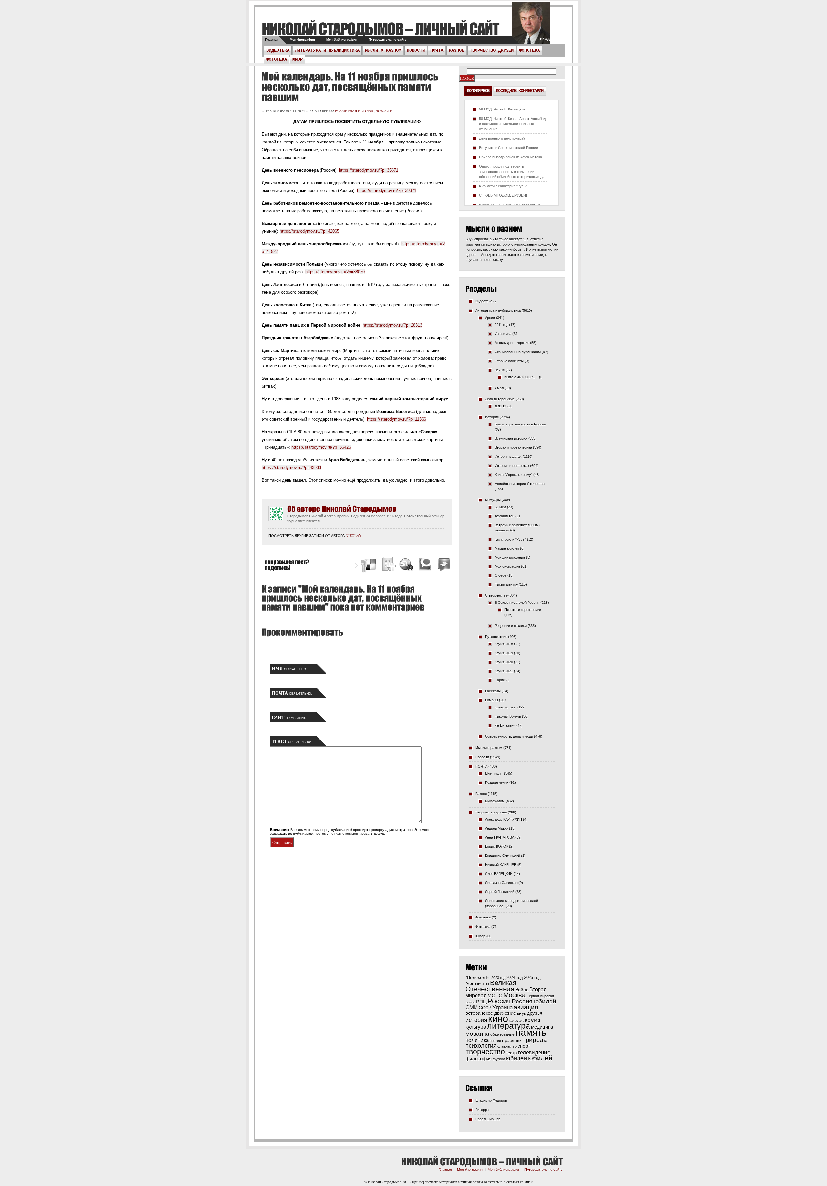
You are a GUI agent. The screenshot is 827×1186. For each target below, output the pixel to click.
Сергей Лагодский (499, 892)
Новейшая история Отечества (520, 484)
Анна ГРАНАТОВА (499, 837)
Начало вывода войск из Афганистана (510, 157)
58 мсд (500, 507)
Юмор (297, 59)
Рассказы (493, 691)
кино (498, 1018)
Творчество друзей (492, 50)
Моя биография (302, 39)
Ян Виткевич (505, 725)
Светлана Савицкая (501, 883)
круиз (532, 1019)
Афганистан (504, 516)
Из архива (503, 334)
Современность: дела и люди (509, 736)
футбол (499, 1059)
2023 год (498, 978)
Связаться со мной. (519, 1181)
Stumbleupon (406, 565)
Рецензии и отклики (511, 626)
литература (508, 1025)
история (476, 1019)
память (531, 1032)
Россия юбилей (534, 1001)
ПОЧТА (436, 50)
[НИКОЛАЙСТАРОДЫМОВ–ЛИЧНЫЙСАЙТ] (380, 28)
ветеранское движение (491, 1013)
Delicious (369, 565)
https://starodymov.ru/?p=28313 (392, 325)
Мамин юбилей (507, 548)
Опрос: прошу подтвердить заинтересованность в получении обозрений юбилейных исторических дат (512, 171)
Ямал (499, 388)
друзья (534, 1013)
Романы (491, 700)
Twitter (443, 565)
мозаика (477, 1033)
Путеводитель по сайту (388, 39)
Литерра (482, 1110)
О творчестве (496, 595)
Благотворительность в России (520, 424)
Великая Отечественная (491, 985)
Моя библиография (341, 39)
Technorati (425, 565)
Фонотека (529, 50)
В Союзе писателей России (517, 602)
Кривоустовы (505, 707)
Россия (499, 1001)
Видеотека (277, 50)
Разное (456, 50)
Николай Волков (508, 716)
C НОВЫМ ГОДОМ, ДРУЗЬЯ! (503, 195)
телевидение (534, 1052)
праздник (511, 1040)
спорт (524, 1046)
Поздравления (496, 782)
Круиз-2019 (504, 653)
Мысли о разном (383, 50)
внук (521, 1013)
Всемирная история (354, 110)
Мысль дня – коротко (512, 343)
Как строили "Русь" (510, 539)
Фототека (276, 59)
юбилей (540, 1058)
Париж (500, 680)
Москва (514, 995)
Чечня (500, 370)
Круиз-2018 (504, 644)
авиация (526, 1007)
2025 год (532, 977)
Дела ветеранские (500, 399)
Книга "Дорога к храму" (513, 475)
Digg (388, 565)
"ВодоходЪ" (478, 977)
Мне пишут (494, 773)
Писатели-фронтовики (522, 610)
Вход (545, 39)
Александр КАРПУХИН (503, 819)
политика (477, 1040)
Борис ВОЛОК (496, 846)
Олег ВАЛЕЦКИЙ (499, 874)
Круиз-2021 (504, 671)
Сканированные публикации (518, 352)
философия (479, 1058)
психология (481, 1046)
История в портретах (512, 465)
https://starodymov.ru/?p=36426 (321, 447)
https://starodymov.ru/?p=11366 (396, 419)
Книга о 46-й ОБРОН (521, 377)
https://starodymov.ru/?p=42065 (309, 231)
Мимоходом (495, 801)
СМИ (472, 1007)
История (492, 417)
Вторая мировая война (513, 447)
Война (522, 989)
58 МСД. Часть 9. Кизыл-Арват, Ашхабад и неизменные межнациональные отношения (512, 124)
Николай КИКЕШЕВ (500, 864)
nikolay (353, 535)
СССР (485, 1007)
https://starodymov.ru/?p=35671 (368, 170)
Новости (416, 50)
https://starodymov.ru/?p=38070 (335, 271)
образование (502, 1034)
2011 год (501, 325)
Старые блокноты (509, 361)
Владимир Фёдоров (491, 1100)
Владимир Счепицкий (502, 855)
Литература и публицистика (327, 50)
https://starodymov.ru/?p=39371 (386, 190)
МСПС (494, 995)
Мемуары (493, 500)
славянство (507, 1046)
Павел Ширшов (487, 1119)
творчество (485, 1051)
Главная (271, 39)
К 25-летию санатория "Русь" (503, 186)
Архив (490, 318)
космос (516, 1020)
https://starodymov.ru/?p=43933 (291, 467)
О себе (500, 575)
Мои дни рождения (510, 557)
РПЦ (481, 1001)
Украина (502, 1007)
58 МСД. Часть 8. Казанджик (502, 109)
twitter (531, 26)
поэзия (495, 1041)
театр (511, 1052)
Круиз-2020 (504, 662)
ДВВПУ (500, 406)
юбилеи (516, 1058)
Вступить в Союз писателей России (508, 148)
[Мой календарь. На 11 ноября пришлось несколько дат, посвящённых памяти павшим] (349, 87)
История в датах (508, 456)
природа (534, 1039)
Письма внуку (506, 584)
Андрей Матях (496, 828)
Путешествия (496, 637)
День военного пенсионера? (502, 138)
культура (476, 1027)
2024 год (514, 977)
